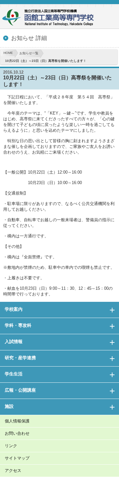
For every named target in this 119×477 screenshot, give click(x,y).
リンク (11, 445)
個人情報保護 (17, 421)
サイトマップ (17, 458)
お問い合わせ (17, 433)
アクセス (13, 470)
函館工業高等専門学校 (51, 18)
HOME (8, 53)
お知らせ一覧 (28, 53)
